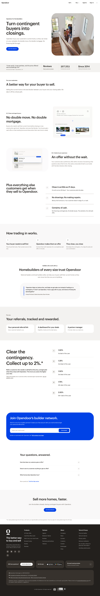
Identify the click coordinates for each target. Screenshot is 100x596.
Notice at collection (84, 541)
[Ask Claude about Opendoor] (11, 551)
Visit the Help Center (26, 564)
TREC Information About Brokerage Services (20, 577)
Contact (63, 538)
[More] (96, 2)
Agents (85, 2)
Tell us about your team (38, 435)
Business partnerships (48, 541)
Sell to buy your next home (31, 538)
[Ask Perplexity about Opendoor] (7, 555)
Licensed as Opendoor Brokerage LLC (19, 575)
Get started (64, 430)
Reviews (26, 546)
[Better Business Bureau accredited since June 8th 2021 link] (61, 589)
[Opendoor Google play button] (58, 564)
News (62, 535)
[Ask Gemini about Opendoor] (15, 551)
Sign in (92, 2)
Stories (26, 543)
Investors (63, 541)
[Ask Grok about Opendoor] (19, 551)
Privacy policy (82, 538)
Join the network (12, 48)
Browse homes (28, 541)
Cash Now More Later (29, 535)
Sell (70, 2)
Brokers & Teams (46, 535)
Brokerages (63, 546)
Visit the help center (34, 481)
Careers (63, 543)
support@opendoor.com (82, 580)
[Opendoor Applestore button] (50, 564)
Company (63, 533)
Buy (77, 2)
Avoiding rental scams (84, 548)
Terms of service (83, 535)
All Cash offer (27, 533)
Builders (44, 538)
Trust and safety (83, 533)
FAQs (62, 549)
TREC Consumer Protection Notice (38, 577)
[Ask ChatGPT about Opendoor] (7, 551)
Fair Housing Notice (32, 575)
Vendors (44, 543)
